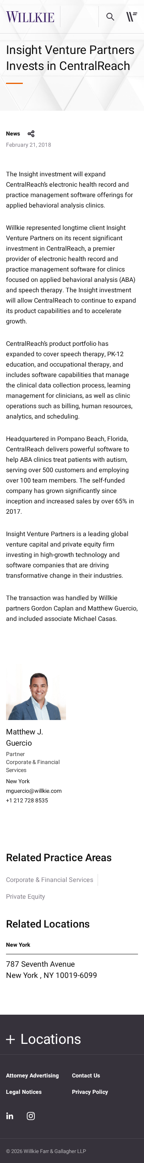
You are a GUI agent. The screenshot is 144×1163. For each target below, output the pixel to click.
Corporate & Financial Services (49, 880)
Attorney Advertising (32, 1075)
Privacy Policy (90, 1092)
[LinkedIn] (10, 1116)
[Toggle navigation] (132, 17)
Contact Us (86, 1075)
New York (18, 782)
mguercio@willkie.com (34, 791)
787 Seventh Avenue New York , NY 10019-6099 (51, 970)
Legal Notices (24, 1092)
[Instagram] (31, 1116)
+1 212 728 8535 (27, 801)
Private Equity (25, 897)
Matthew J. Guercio (24, 737)
